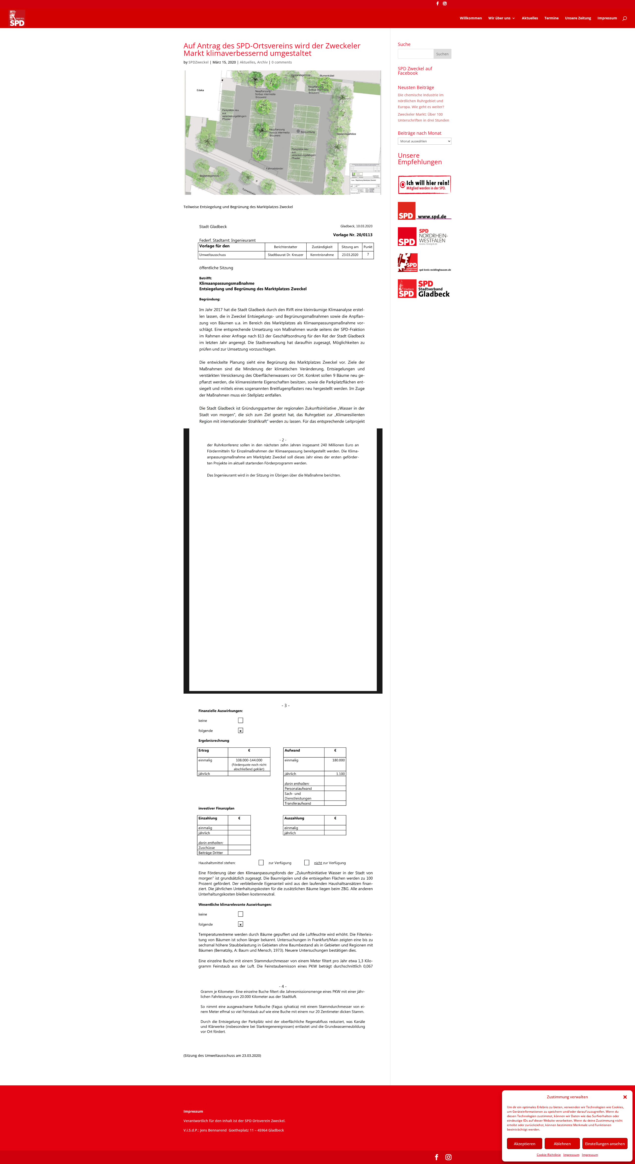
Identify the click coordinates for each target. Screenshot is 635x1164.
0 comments (282, 62)
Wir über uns (499, 18)
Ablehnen (562, 1143)
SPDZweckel (199, 62)
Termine (551, 18)
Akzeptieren (524, 1143)
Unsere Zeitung (578, 18)
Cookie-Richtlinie (549, 1155)
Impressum (571, 1155)
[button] (625, 1097)
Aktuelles (530, 18)
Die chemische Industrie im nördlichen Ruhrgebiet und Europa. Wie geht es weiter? (421, 101)
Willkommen (471, 18)
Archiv (262, 62)
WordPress (266, 1157)
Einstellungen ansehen (605, 1143)
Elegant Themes (218, 1157)
